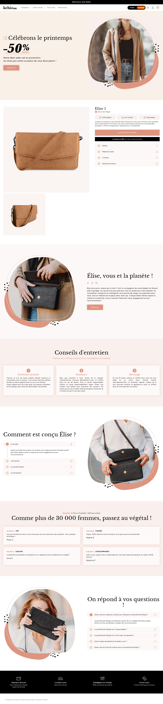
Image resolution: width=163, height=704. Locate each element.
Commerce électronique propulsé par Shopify (33, 699)
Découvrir (11, 68)
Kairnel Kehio (15, 699)
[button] (26, 7)
